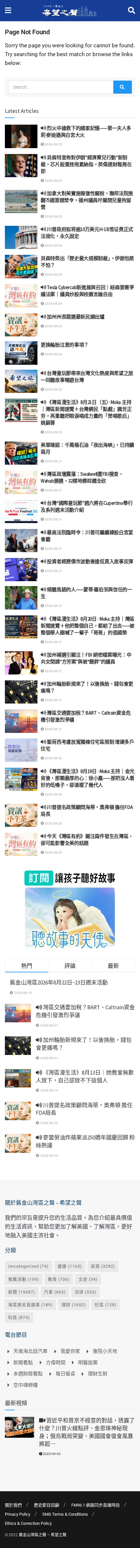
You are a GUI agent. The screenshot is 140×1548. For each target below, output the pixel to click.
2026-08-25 (53, 144)
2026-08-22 (53, 389)
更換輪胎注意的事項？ (65, 345)
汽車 (55, 1292)
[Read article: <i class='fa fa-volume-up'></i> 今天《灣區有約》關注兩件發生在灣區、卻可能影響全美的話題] (21, 844)
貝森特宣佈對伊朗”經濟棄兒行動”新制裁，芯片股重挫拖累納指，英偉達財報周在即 (86, 164)
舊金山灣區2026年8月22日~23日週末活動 (59, 982)
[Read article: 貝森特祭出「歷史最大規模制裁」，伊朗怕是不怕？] (21, 266)
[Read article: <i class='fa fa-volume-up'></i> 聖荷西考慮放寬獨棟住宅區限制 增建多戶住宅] (21, 750)
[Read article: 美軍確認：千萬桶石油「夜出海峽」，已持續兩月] (21, 453)
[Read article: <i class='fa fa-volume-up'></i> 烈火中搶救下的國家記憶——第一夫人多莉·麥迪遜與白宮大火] (21, 136)
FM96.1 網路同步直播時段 (95, 1505)
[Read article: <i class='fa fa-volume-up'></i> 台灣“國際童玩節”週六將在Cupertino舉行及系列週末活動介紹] (21, 511)
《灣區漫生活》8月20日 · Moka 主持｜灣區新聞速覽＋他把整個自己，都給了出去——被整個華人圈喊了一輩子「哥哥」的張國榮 (87, 626)
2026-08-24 (53, 245)
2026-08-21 (53, 461)
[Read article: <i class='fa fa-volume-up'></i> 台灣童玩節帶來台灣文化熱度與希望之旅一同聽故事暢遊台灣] (21, 381)
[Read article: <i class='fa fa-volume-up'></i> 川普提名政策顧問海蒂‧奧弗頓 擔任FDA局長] (21, 815)
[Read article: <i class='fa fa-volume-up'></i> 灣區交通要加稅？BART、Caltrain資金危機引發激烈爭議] (21, 721)
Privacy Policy (17, 1514)
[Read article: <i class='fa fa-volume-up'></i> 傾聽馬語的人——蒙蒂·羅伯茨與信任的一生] (21, 598)
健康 (70, 1266)
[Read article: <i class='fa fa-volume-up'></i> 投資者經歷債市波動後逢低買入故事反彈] (21, 569)
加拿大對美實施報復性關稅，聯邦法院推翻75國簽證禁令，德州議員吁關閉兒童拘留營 (87, 200)
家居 (103, 1266)
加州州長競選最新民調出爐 (75, 317)
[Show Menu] (8, 10)
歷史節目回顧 (46, 1505)
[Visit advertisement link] (70, 909)
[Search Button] (131, 10)
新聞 (21, 1292)
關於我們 (13, 1505)
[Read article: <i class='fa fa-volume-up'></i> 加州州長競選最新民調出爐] (21, 325)
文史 (88, 1279)
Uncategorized (28, 1266)
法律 (85, 1292)
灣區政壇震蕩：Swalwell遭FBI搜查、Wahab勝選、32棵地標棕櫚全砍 (82, 477)
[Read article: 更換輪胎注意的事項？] (21, 353)
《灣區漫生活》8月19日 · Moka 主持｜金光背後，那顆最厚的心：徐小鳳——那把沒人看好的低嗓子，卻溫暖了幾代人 (87, 778)
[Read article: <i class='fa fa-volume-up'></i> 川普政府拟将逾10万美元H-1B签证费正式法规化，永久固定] (21, 237)
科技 (19, 1317)
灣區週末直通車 (30, 1304)
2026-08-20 (53, 758)
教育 (59, 1279)
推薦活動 (23, 1279)
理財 (74, 1304)
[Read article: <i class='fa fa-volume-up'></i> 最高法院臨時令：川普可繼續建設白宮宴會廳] (21, 540)
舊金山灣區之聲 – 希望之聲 (42, 1535)
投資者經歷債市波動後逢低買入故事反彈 (89, 561)
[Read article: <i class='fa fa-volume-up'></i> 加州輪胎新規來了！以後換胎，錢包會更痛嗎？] (21, 692)
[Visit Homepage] (69, 10)
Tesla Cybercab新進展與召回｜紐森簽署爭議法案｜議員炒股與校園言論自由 (87, 290)
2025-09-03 (51, 1454)
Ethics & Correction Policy (28, 1523)
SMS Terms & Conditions (65, 1514)
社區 (106, 1304)
